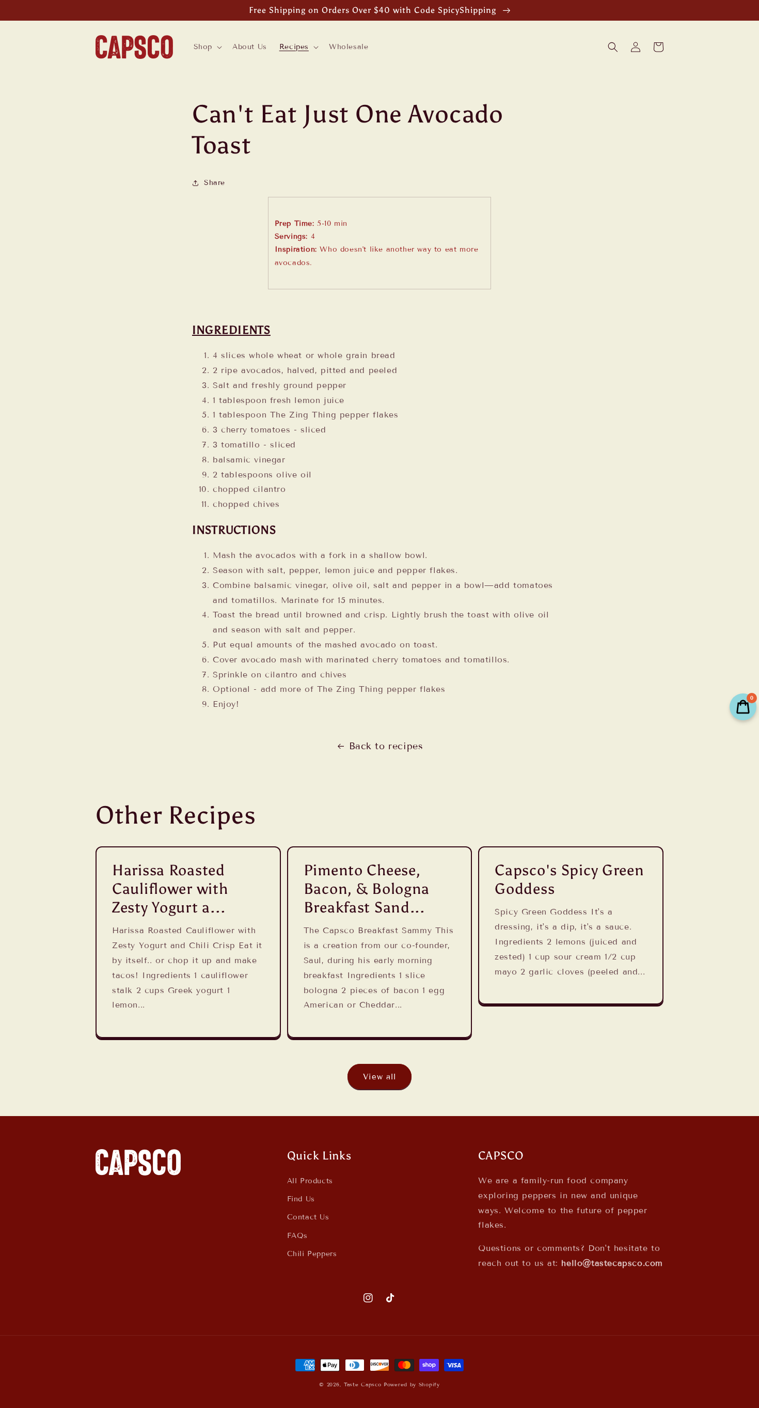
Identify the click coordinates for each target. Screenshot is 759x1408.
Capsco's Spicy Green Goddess (569, 879)
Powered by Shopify (412, 1384)
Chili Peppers (312, 1253)
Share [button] (214, 182)
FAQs (297, 1235)
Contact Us (308, 1217)
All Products (310, 1181)
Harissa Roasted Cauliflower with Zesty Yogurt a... (170, 889)
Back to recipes (386, 746)
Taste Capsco (362, 1384)
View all (379, 1076)
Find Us (301, 1199)
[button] (206, 47)
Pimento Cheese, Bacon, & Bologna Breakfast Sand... (367, 889)
